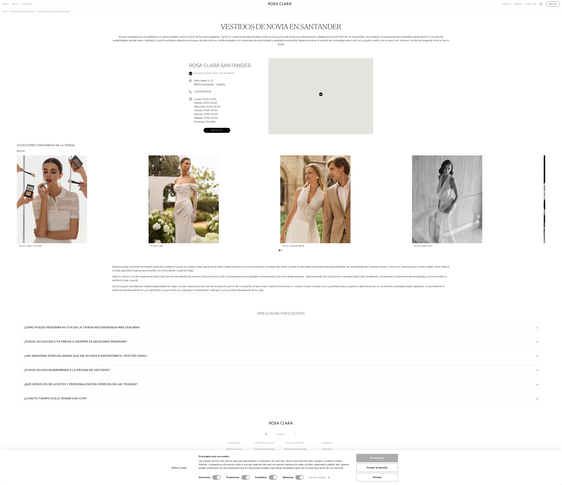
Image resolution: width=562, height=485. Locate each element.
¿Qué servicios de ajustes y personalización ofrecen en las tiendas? (80, 384)
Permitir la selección (377, 467)
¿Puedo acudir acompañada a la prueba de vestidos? (67, 370)
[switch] (245, 477)
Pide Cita (552, 4)
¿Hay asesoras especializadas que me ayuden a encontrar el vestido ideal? (85, 355)
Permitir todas (377, 458)
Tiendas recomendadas (295, 449)
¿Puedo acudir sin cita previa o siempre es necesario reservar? (75, 341)
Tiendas (518, 4)
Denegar (377, 477)
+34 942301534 (202, 91)
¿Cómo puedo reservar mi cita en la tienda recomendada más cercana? (82, 327)
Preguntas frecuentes (264, 449)
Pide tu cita (217, 130)
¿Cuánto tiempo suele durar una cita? (55, 398)
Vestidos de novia (234, 449)
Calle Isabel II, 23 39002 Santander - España (209, 82)
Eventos (506, 4)
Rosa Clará (327, 449)
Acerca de (530, 4)
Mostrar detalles (317, 477)
